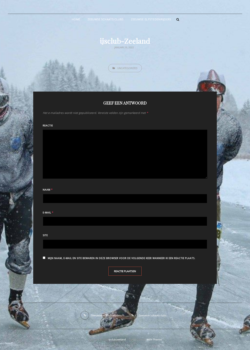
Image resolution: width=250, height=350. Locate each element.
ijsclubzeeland (117, 339)
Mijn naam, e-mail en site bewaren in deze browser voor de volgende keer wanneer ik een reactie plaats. (121, 258)
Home (76, 19)
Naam (48, 189)
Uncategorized (127, 68)
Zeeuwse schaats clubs (106, 19)
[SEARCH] (178, 19)
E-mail (48, 212)
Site (45, 235)
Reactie (48, 125)
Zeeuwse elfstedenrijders (151, 19)
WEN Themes (154, 339)
